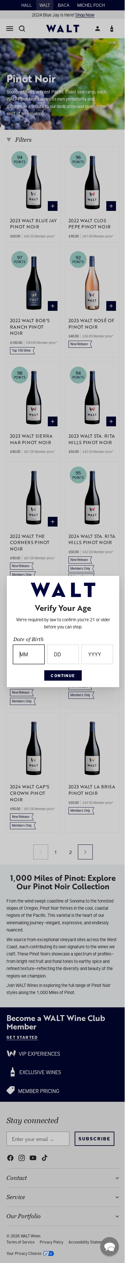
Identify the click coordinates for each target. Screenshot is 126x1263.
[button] (106, 1246)
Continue (61, 675)
